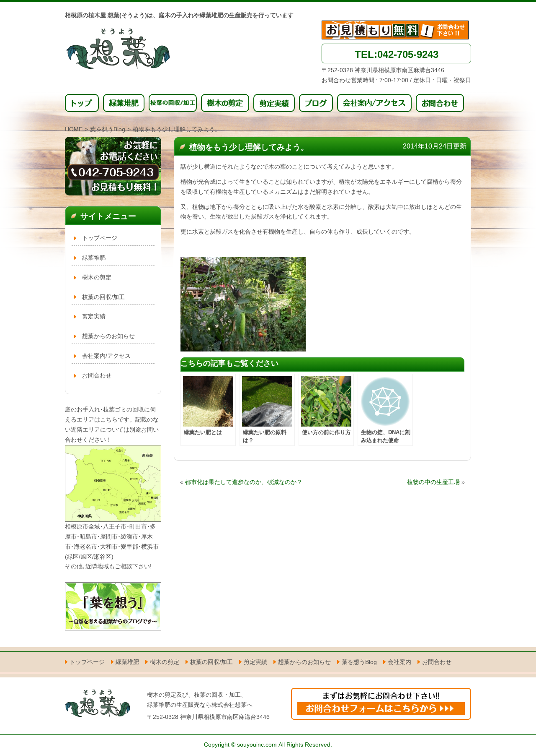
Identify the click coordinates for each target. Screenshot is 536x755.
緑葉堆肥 (94, 257)
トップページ (99, 237)
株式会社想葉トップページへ (123, 51)
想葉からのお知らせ (108, 336)
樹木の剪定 (96, 277)
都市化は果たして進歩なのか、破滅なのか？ (243, 482)
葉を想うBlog (107, 129)
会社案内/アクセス (106, 355)
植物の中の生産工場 (433, 482)
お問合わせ (96, 375)
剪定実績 (94, 316)
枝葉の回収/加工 (103, 297)
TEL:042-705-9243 (396, 54)
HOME (73, 129)
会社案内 (399, 662)
